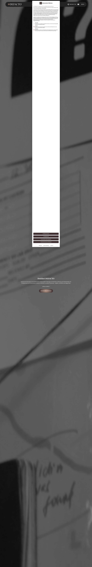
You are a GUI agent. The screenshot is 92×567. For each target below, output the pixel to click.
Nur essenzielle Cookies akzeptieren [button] (46, 239)
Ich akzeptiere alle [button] (46, 236)
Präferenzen (40, 245)
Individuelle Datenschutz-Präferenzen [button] (46, 241)
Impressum (51, 245)
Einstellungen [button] (55, 13)
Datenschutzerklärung (46, 245)
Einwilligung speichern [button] (46, 233)
